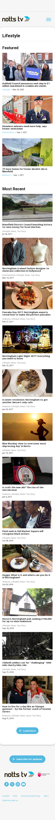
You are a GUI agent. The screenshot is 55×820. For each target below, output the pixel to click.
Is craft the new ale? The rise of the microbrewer (22, 488)
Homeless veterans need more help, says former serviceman (24, 127)
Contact (5, 795)
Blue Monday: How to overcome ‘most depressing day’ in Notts (24, 445)
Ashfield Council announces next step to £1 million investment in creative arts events (26, 84)
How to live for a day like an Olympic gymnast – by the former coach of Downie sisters (26, 709)
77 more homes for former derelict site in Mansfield (24, 170)
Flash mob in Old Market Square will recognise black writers (22, 532)
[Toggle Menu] (48, 19)
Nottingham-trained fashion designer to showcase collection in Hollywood (25, 269)
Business (6, 175)
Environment (8, 132)
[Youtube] (23, 784)
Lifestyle (6, 89)
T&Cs (46, 795)
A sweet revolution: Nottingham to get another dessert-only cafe (25, 401)
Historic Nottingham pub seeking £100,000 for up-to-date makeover (27, 620)
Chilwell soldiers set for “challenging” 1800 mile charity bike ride (26, 664)
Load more (29, 730)
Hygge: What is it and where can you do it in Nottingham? (26, 576)
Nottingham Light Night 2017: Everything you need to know (26, 357)
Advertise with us (10, 800)
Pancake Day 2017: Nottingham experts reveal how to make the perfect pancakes (26, 313)
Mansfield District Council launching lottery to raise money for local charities (27, 226)
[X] (12, 784)
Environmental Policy (30, 795)
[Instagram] (18, 784)
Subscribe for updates (29, 759)
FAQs (15, 795)
